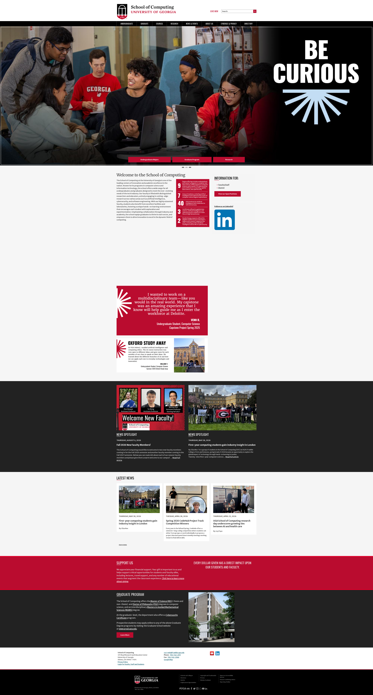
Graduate (144, 23)
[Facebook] (191, 688)
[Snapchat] (200, 688)
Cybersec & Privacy (229, 23)
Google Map (168, 660)
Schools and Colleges (186, 675)
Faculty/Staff (223, 185)
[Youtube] (203, 688)
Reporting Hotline (225, 682)
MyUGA (182, 680)
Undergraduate (126, 23)
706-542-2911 (175, 655)
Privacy (202, 678)
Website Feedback (205, 680)
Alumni (221, 188)
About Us (209, 23)
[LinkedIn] (206, 688)
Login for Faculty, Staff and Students (131, 664)
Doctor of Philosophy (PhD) (146, 604)
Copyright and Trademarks (208, 675)
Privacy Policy (123, 662)
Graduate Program (192, 160)
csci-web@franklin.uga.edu (174, 653)
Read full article (232, 457)
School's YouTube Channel (212, 653)
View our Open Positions (227, 194)
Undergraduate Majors (149, 160)
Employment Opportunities (188, 682)
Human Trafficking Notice (227, 679)
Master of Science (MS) (161, 601)
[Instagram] (197, 688)
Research (174, 23)
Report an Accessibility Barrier (226, 676)
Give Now (214, 11)
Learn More (124, 635)
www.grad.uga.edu (128, 629)
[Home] (151, 10)
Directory (248, 23)
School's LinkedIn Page (217, 653)
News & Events (192, 23)
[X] (194, 688)
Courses (159, 23)
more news (123, 545)
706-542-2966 (173, 657)
